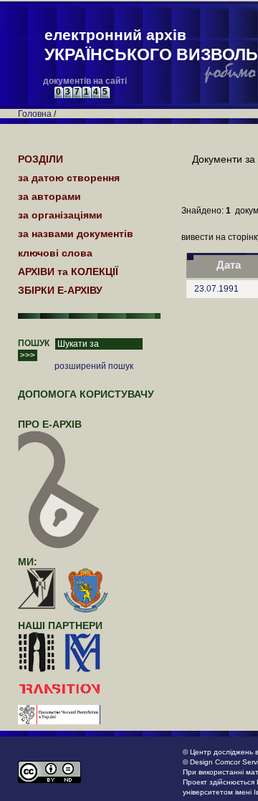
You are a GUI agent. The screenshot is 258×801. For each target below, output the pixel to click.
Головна (35, 114)
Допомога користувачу (86, 394)
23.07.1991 (216, 289)
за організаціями (60, 215)
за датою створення (69, 177)
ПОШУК (33, 343)
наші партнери (60, 625)
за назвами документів (75, 233)
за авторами (49, 196)
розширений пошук (93, 366)
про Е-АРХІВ (50, 424)
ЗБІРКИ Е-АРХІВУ (60, 290)
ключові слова (55, 253)
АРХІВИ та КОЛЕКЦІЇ (68, 271)
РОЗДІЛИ (40, 159)
